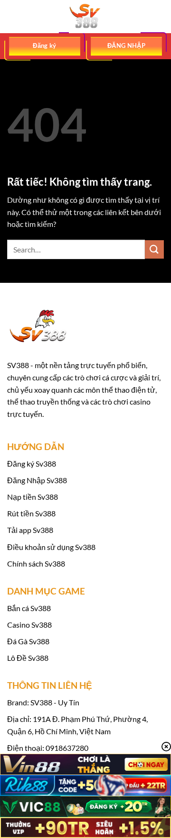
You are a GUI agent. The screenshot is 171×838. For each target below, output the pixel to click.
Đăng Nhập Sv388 (37, 480)
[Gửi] (154, 249)
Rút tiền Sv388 (31, 513)
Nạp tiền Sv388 (32, 496)
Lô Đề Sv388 (27, 657)
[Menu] (13, 16)
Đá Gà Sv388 (28, 641)
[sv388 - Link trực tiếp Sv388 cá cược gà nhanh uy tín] (85, 16)
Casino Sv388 (29, 624)
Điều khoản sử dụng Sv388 (51, 546)
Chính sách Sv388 (36, 563)
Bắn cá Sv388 (29, 608)
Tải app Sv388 (30, 529)
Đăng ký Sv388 (31, 463)
